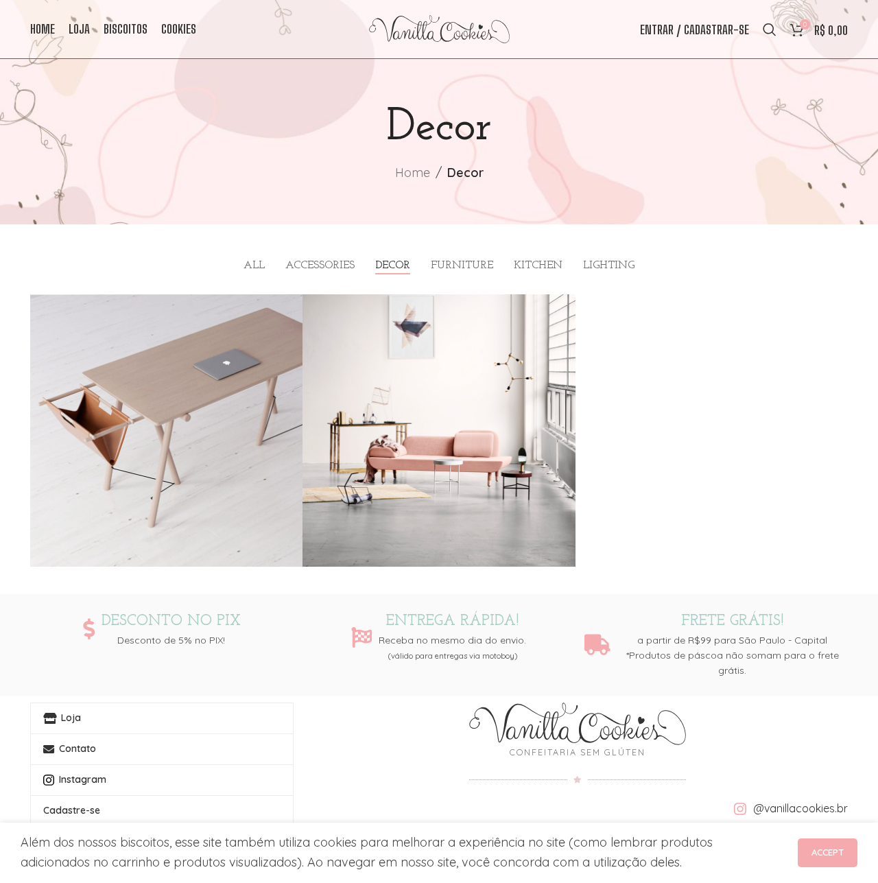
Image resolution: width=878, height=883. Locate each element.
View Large (285, 309)
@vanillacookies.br (800, 808)
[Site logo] (439, 28)
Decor (465, 172)
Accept (827, 852)
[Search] (769, 29)
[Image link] (577, 723)
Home (412, 172)
